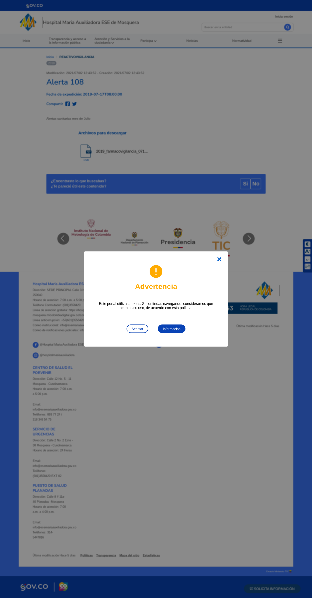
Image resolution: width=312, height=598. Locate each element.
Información (171, 329)
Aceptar (137, 329)
